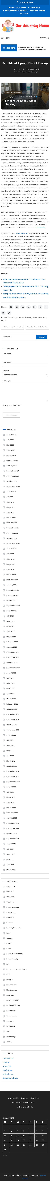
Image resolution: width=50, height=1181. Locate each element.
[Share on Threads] (3, 313)
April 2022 (10, 694)
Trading (9, 1042)
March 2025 (11, 517)
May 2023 (10, 626)
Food (8, 933)
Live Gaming (11, 985)
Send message (11, 415)
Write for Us (8, 1074)
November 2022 (12, 657)
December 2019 (12, 823)
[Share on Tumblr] (46, 307)
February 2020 (12, 813)
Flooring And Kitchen (14, 928)
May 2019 (9, 859)
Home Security (12, 959)
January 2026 (11, 466)
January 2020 (11, 818)
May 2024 (10, 564)
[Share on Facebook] (11, 307)
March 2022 (11, 699)
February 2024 (12, 580)
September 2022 (13, 668)
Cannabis (10, 897)
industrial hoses (39, 317)
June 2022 (10, 683)
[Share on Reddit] (40, 307)
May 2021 (9, 751)
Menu (7, 38)
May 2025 (10, 507)
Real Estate (10, 1011)
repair (3, 320)
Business (9, 891)
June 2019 (10, 854)
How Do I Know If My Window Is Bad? (38, 327)
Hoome (6, 1062)
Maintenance (11, 990)
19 (18, 1140)
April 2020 (10, 802)
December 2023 (12, 590)
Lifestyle (9, 980)
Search (43, 38)
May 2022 (10, 688)
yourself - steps (38, 10)
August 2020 (11, 787)
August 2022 (11, 673)
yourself (25, 14)
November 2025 (12, 476)
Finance (9, 923)
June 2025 (10, 502)
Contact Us (8, 1058)
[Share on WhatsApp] (28, 307)
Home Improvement (13, 93)
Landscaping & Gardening (16, 969)
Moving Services (12, 1000)
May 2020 (10, 797)
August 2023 (11, 611)
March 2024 (11, 574)
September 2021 (12, 730)
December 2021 (12, 714)
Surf (7, 1031)
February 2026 (12, 460)
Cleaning (10, 902)
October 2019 (11, 833)
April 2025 (10, 512)
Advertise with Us (10, 1078)
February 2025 (12, 523)
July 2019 (9, 849)
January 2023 (11, 647)
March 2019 (10, 870)
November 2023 (12, 595)
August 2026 (11, 435)
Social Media (11, 1016)
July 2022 (10, 678)
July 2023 (10, 616)
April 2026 (10, 450)
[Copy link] (9, 313)
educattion (10, 912)
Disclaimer (7, 1070)
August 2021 (11, 735)
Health (9, 943)
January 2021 (11, 766)
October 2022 (11, 662)
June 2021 (10, 745)
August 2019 (11, 844)
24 (5, 1145)
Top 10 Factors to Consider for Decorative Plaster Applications (31, 48)
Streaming (10, 1026)
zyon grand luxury (18, 7)
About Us (7, 1066)
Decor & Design (12, 907)
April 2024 (10, 569)
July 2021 (9, 740)
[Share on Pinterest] (34, 307)
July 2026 (10, 440)
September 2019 (12, 839)
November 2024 (12, 533)
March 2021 (10, 761)
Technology (11, 1036)
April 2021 (10, 756)
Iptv (7, 964)
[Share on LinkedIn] (22, 307)
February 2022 (12, 704)
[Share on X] (17, 307)
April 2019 (10, 864)
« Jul (5, 1155)
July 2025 (10, 497)
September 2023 (13, 605)
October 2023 (11, 600)
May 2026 (10, 445)
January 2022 (11, 709)
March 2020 (11, 807)
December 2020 (12, 771)
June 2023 (10, 621)
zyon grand (35, 7)
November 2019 (12, 828)
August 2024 (11, 548)
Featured (10, 917)
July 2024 (10, 554)
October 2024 (11, 538)
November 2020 (12, 776)
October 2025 (11, 481)
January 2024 (11, 585)
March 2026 (11, 455)
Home (8, 948)
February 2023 (12, 642)
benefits (11, 317)
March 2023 (11, 637)
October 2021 (11, 725)
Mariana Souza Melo (27, 97)
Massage (10, 995)
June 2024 (10, 559)
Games (9, 938)
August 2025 (11, 492)
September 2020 (13, 782)
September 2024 (13, 543)
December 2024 (12, 528)
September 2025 (13, 486)
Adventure (10, 886)
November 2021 (12, 719)
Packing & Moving (13, 1005)
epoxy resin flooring (23, 317)
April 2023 (10, 631)
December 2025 (12, 471)
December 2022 (12, 652)
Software (10, 1021)
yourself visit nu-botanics (16, 10)
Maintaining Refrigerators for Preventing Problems (14, 327)
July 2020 (10, 792)
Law (7, 974)
